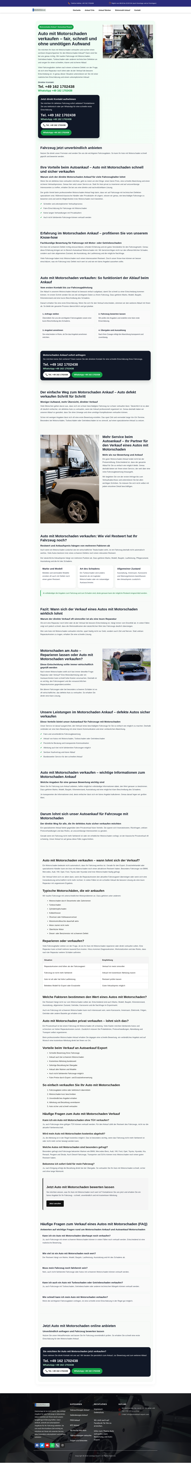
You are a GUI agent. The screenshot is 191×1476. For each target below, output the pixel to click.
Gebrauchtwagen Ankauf (79, 1410)
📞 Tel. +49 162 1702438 (54, 125)
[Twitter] (42, 1445)
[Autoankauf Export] (39, 9)
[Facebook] (37, 1445)
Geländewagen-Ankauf (79, 1415)
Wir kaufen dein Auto (78, 1430)
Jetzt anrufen (55, 1203)
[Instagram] (62, 1445)
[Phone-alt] (57, 1445)
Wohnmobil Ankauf (122, 10)
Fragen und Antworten (78, 1441)
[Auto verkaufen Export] (42, 1405)
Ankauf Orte (89, 10)
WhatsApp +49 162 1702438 (56, 132)
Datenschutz (99, 1412)
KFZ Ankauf (74, 1425)
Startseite (77, 10)
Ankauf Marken (105, 10)
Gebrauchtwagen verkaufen (81, 1435)
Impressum (98, 1409)
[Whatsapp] (52, 1445)
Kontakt (137, 10)
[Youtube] (47, 1445)
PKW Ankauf (75, 1420)
